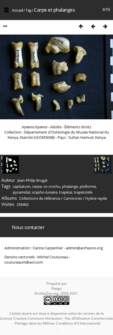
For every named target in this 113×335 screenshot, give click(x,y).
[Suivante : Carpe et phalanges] (105, 26)
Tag (28, 10)
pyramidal (21, 192)
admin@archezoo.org (84, 248)
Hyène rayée (96, 198)
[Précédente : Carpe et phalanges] (93, 26)
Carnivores (72, 198)
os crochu (51, 186)
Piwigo (56, 288)
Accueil (17, 10)
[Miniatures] (81, 26)
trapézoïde (83, 192)
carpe (37, 186)
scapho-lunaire (44, 192)
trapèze (65, 192)
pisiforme (88, 186)
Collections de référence (39, 198)
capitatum (21, 186)
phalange (70, 186)
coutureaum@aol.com (23, 262)
